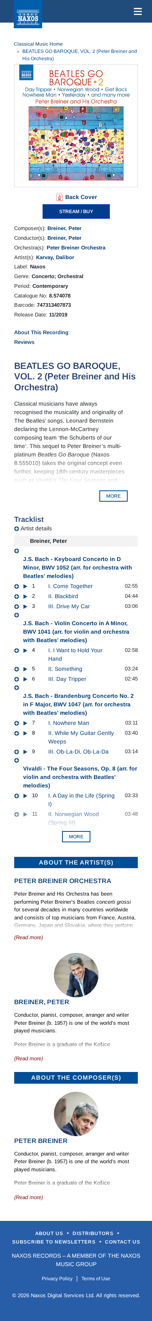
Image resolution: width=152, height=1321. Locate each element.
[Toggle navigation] (136, 11)
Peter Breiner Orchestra (76, 248)
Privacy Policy (57, 1278)
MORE (113, 496)
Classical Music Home (38, 44)
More (76, 836)
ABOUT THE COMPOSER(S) (76, 1077)
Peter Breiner (41, 1140)
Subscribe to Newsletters (54, 1242)
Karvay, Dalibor (55, 257)
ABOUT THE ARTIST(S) (76, 862)
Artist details (36, 528)
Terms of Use (95, 1278)
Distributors (94, 1233)
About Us (50, 1233)
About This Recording (41, 332)
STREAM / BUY (76, 211)
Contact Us (122, 1242)
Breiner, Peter (64, 228)
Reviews (24, 342)
